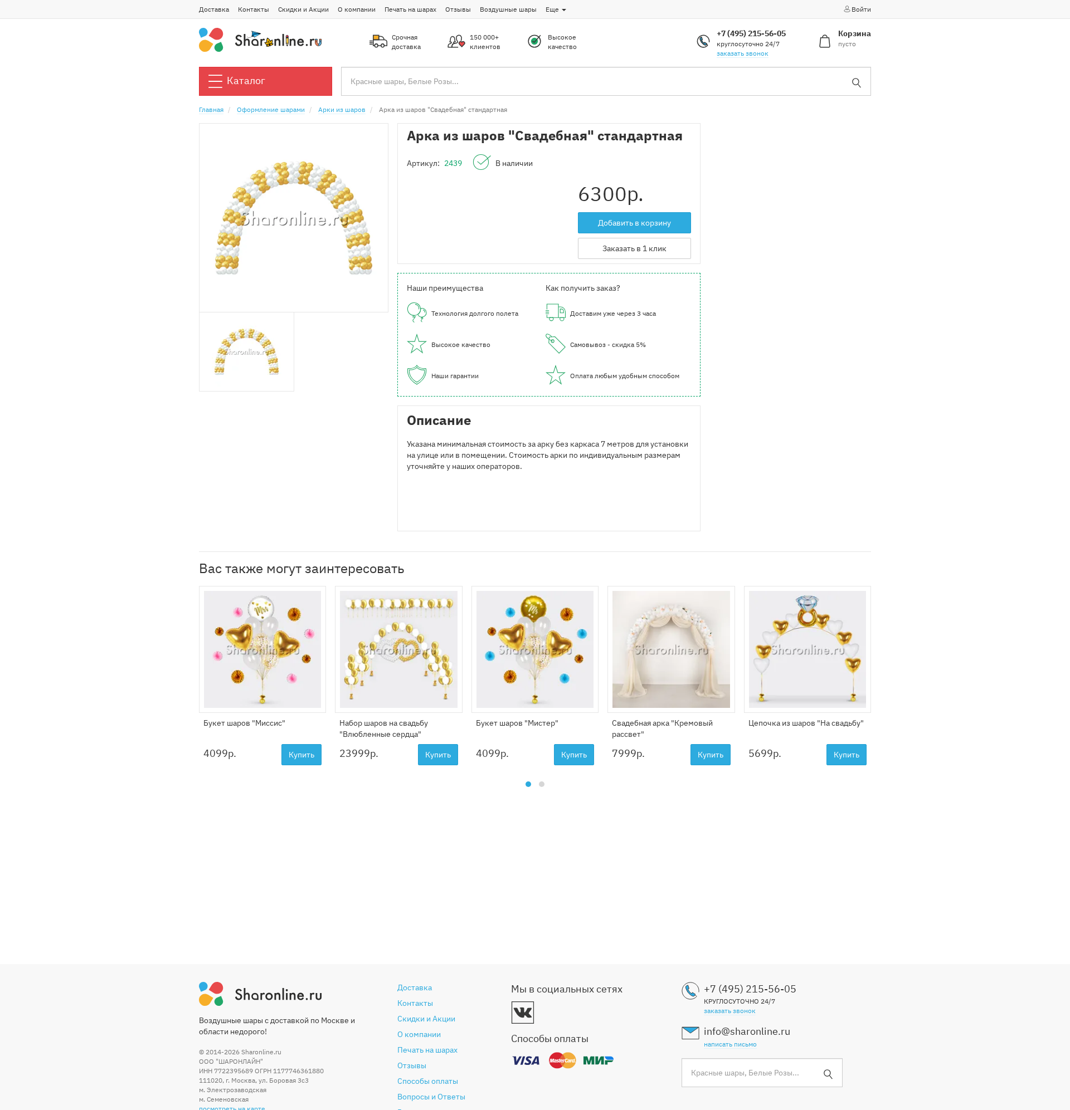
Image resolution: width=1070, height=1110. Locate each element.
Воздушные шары (508, 9)
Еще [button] (553, 9)
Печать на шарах (410, 9)
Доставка (214, 9)
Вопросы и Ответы (431, 1097)
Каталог (246, 80)
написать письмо (730, 1044)
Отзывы (458, 9)
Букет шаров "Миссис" (244, 723)
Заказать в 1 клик (634, 248)
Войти (861, 9)
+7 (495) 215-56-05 (751, 33)
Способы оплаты (427, 1081)
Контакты (253, 9)
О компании (357, 9)
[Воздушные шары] (260, 39)
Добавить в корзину (634, 223)
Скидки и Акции (303, 9)
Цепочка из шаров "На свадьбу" (806, 723)
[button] (528, 784)
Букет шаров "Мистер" (517, 723)
